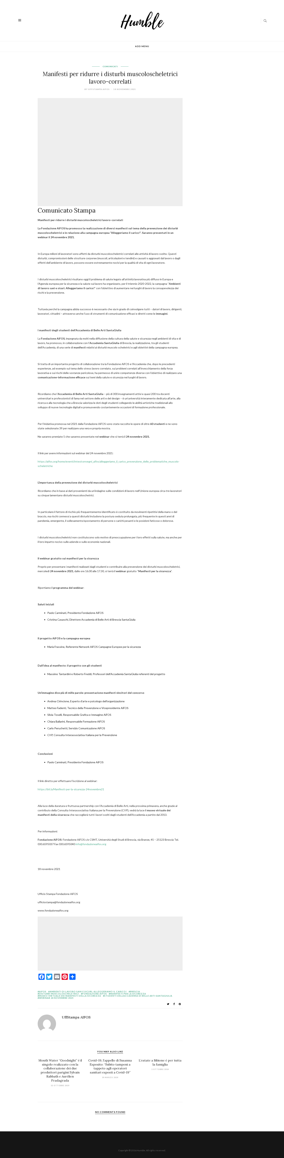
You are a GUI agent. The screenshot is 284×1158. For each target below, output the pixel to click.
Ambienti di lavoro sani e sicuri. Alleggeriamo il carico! (88, 991)
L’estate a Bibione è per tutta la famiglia (160, 1062)
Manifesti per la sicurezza (128, 994)
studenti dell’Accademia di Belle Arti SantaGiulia (138, 996)
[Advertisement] (111, 126)
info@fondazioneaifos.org (91, 844)
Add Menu (142, 46)
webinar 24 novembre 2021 (56, 998)
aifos (42, 991)
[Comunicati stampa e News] (142, 20)
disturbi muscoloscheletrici (59, 994)
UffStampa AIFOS (99, 89)
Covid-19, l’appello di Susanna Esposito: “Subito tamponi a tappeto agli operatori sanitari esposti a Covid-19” (110, 1066)
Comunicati (110, 66)
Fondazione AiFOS (94, 994)
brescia (135, 991)
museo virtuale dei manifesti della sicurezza (70, 996)
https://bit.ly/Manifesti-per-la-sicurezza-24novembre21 (71, 789)
